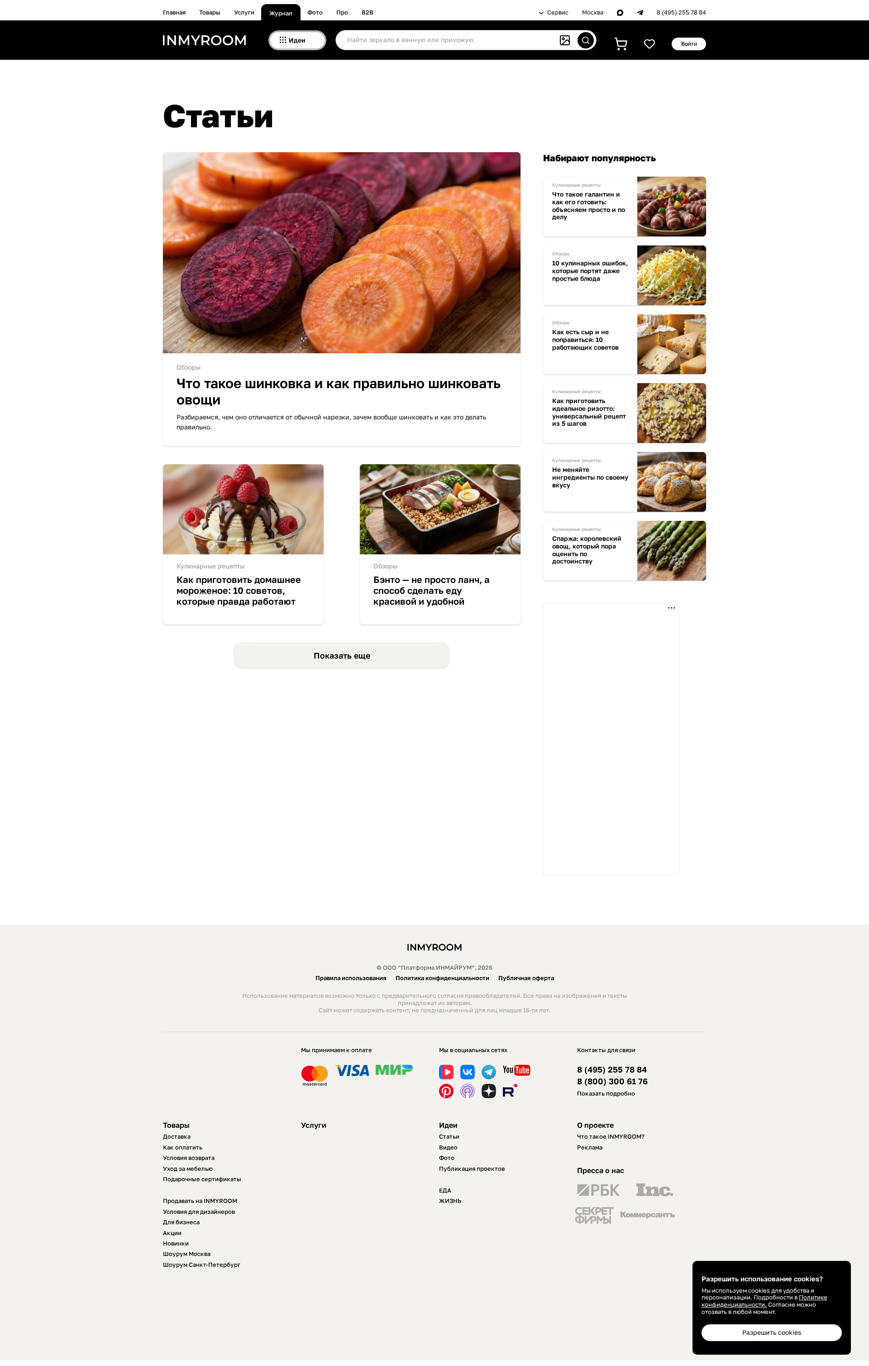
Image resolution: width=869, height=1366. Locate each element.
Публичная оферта (526, 977)
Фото (315, 12)
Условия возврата (189, 1157)
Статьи (449, 1136)
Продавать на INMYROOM (200, 1200)
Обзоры (189, 367)
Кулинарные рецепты (210, 566)
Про (342, 12)
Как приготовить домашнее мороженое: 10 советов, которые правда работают (239, 590)
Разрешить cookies (771, 1332)
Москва (592, 12)
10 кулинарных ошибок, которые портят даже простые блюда (590, 271)
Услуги (244, 12)
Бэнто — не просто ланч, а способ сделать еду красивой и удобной (431, 590)
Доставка (177, 1136)
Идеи (448, 1125)
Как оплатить (182, 1147)
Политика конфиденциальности (442, 977)
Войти (689, 43)
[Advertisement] (611, 739)
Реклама (589, 1147)
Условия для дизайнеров (199, 1211)
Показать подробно (606, 1093)
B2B (367, 12)
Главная (174, 12)
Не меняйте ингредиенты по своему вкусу (590, 477)
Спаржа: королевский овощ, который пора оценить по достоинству (586, 550)
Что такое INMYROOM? (611, 1136)
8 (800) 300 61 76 (612, 1081)
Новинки (176, 1243)
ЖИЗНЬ (450, 1200)
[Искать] (586, 40)
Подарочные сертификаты (202, 1179)
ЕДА (445, 1190)
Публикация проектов (472, 1168)
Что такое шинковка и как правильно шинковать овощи (339, 391)
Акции (172, 1232)
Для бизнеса (181, 1222)
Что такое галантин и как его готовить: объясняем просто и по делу (588, 206)
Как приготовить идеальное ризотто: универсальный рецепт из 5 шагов (589, 412)
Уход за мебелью (188, 1168)
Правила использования (351, 977)
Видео (448, 1147)
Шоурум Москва (186, 1253)
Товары (209, 12)
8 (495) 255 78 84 (681, 12)
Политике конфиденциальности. (764, 1301)
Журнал (280, 13)
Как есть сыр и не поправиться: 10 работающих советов (585, 339)
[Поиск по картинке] (565, 40)
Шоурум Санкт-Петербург (201, 1264)
